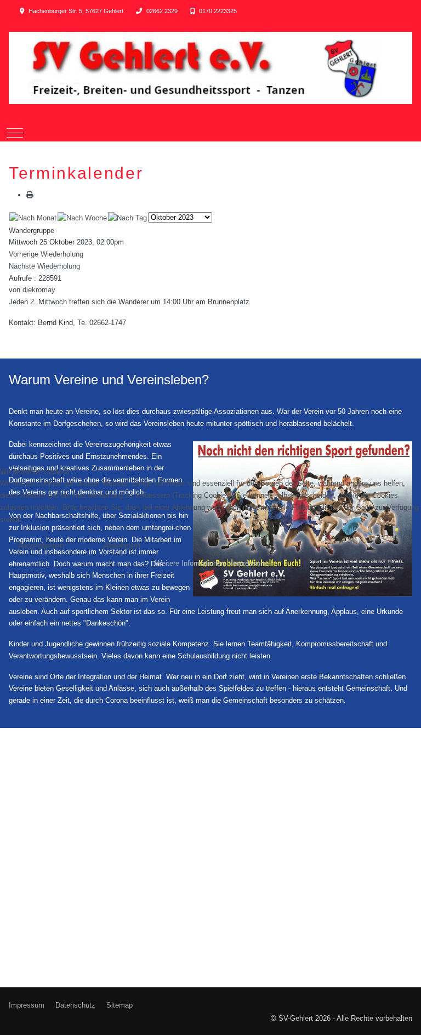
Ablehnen (122, 545)
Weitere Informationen (190, 563)
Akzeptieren (41, 545)
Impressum (248, 563)
